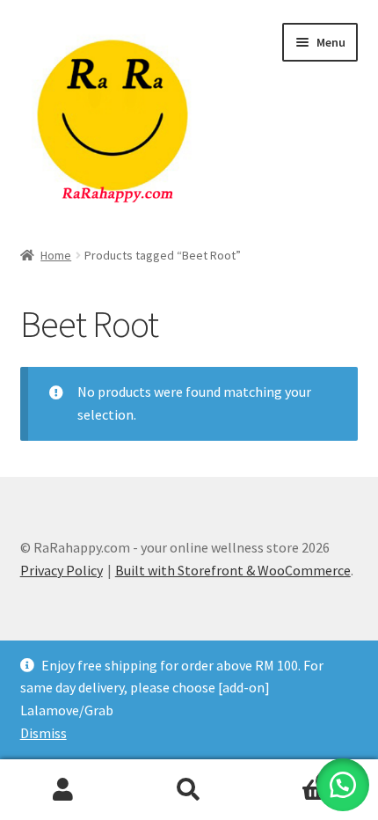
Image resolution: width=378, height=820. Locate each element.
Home (55, 255)
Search (188, 790)
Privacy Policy (61, 570)
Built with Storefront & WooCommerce (233, 570)
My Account (63, 790)
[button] (342, 784)
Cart (291, 774)
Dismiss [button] (43, 733)
